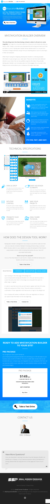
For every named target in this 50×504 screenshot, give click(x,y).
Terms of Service (21, 485)
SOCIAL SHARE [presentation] (41, 271)
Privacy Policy (29, 485)
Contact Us (25, 302)
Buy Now (24, 392)
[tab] (7, 271)
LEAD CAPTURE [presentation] (30, 271)
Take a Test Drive (24, 264)
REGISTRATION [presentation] (7, 271)
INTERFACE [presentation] (18, 271)
